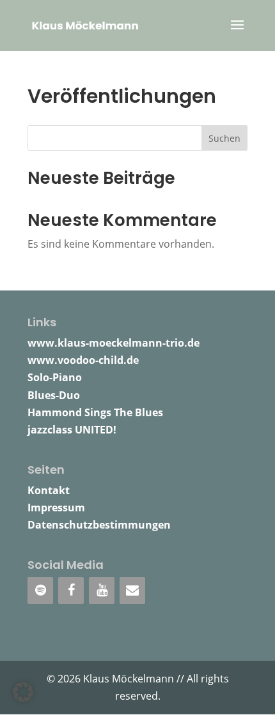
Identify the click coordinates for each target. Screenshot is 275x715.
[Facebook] (71, 590)
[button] (23, 692)
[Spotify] (40, 590)
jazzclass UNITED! (72, 430)
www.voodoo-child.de (83, 360)
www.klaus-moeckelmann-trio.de (114, 343)
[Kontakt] (132, 590)
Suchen (224, 138)
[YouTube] (101, 590)
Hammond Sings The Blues (95, 412)
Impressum (56, 507)
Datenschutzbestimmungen (99, 525)
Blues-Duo (54, 395)
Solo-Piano (55, 377)
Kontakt (49, 490)
